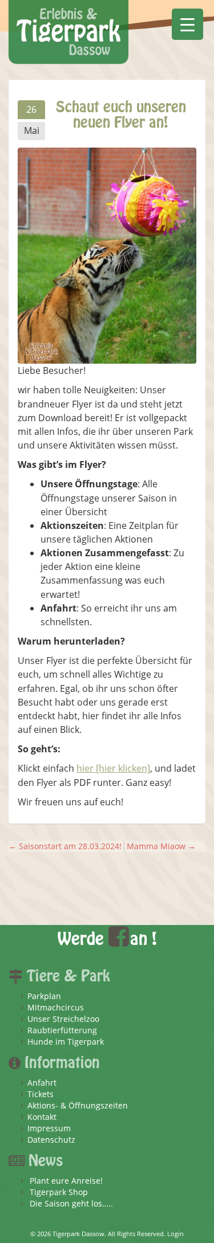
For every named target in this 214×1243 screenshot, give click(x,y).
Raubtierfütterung (62, 1030)
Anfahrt (41, 1082)
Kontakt (41, 1116)
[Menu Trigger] (187, 24)
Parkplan (44, 996)
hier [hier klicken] (113, 768)
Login (175, 1234)
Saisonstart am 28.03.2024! (65, 846)
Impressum (49, 1128)
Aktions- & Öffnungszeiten (77, 1105)
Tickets (40, 1094)
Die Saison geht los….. (71, 1203)
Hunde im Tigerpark (65, 1041)
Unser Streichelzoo (63, 1018)
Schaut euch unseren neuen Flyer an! (121, 115)
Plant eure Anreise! (66, 1180)
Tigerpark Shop (59, 1192)
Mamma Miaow (161, 846)
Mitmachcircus (55, 1007)
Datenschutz (51, 1139)
